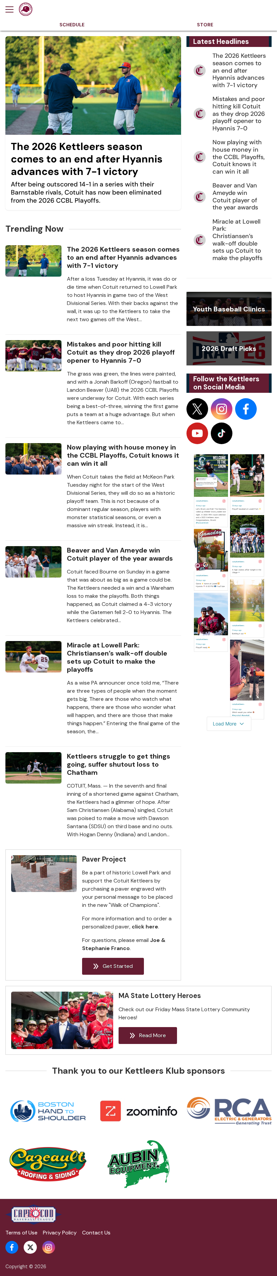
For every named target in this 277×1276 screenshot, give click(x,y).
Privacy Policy (60, 1232)
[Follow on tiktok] (221, 433)
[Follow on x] (197, 409)
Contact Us (96, 1232)
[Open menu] (12, 9)
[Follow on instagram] (221, 409)
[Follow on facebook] (246, 409)
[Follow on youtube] (197, 433)
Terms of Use (21, 1232)
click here (145, 926)
